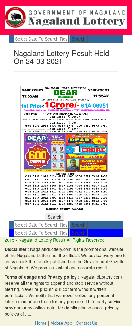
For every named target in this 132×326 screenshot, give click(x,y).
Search (79, 39)
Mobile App (61, 323)
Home (41, 323)
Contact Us (86, 323)
